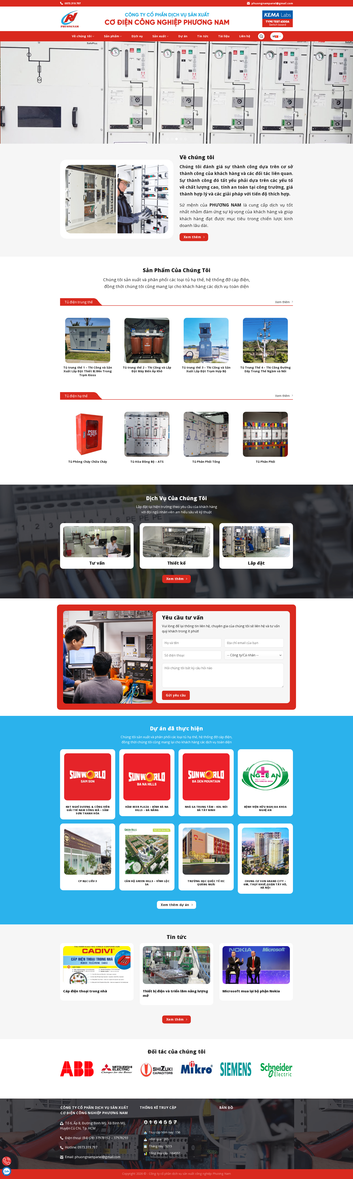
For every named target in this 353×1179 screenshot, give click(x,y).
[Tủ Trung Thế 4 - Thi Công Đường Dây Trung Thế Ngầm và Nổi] (265, 340)
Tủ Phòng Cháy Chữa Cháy (87, 462)
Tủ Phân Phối (265, 462)
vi (274, 36)
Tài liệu (223, 36)
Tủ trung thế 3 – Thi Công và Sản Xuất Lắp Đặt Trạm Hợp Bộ (206, 369)
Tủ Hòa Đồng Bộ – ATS (147, 462)
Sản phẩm (111, 36)
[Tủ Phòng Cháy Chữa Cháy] (87, 434)
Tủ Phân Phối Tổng (206, 462)
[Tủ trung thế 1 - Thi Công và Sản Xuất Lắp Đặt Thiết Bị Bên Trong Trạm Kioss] (87, 340)
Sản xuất (159, 36)
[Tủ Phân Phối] (265, 434)
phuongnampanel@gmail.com (272, 3)
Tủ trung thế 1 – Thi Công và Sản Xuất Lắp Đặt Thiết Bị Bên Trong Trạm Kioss (87, 371)
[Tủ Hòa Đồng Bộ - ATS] (146, 434)
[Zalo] (6, 1171)
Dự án (182, 36)
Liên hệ (244, 36)
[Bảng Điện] (69, 19)
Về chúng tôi (81, 36)
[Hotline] (6, 1161)
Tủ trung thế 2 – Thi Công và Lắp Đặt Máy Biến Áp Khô (147, 369)
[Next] (340, 92)
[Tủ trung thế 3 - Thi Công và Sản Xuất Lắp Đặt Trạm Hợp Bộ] (206, 340)
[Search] (261, 36)
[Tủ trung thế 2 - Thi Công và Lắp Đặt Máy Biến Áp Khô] (146, 340)
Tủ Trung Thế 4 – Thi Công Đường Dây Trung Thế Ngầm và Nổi (265, 369)
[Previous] (12, 92)
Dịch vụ (137, 36)
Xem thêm (282, 302)
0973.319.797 (72, 3)
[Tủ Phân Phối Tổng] (206, 434)
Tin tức (202, 36)
